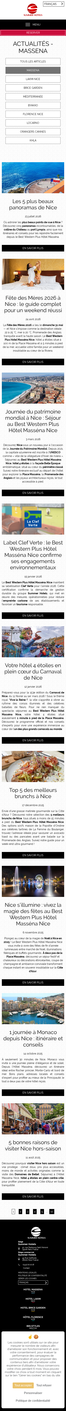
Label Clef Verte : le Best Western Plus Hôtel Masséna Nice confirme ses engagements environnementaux (33, 555)
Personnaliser (33, 1393)
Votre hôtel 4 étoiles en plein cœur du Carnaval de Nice (33, 671)
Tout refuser (44, 1385)
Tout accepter (23, 1385)
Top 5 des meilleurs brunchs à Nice (33, 793)
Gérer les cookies (27, 1278)
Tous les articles (33, 61)
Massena (33, 70)
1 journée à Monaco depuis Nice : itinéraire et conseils (33, 1038)
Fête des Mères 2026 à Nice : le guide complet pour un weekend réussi (33, 304)
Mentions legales (27, 1273)
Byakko (33, 105)
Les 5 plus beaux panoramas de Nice (33, 204)
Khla (33, 140)
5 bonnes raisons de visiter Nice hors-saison (33, 1145)
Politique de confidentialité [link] (33, 1400)
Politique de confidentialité (32, 1276)
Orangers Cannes (33, 131)
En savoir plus (33, 248)
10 (51, 1211)
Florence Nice (33, 114)
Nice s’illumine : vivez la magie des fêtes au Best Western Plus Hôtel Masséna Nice (33, 914)
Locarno (33, 122)
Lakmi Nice (33, 79)
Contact (26, 1268)
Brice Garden (33, 87)
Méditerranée (33, 96)
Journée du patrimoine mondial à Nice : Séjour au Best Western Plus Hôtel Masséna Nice (33, 421)
